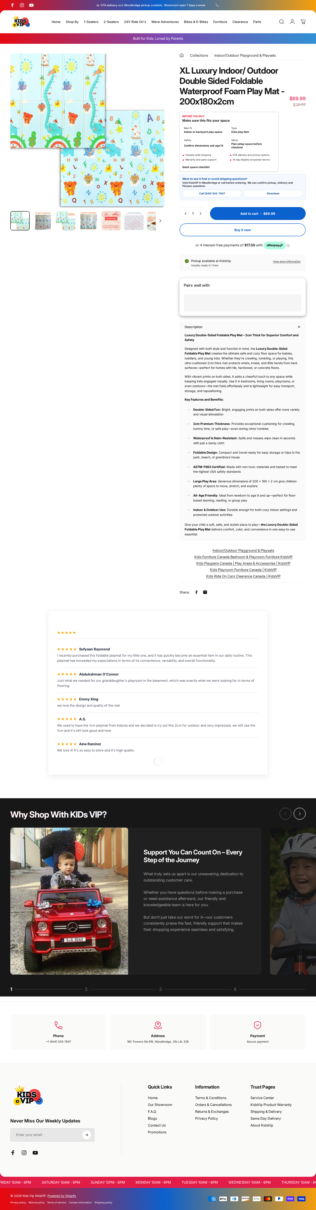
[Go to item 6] (134, 220)
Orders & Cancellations (213, 1104)
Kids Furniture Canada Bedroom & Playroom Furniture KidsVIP (243, 557)
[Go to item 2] (42, 220)
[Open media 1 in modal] (87, 130)
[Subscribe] (86, 1135)
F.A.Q (152, 1111)
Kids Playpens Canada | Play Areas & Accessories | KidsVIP (243, 563)
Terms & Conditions (210, 1098)
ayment (258, 1036)
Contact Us (157, 1125)
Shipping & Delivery (266, 1111)
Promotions (157, 1132)
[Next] (153, 138)
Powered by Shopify (62, 1196)
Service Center (262, 1098)
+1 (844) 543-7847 (58, 1041)
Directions (273, 193)
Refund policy (36, 1202)
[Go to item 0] (20, 220)
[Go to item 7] (156, 220)
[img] (67, 649)
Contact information (80, 1202)
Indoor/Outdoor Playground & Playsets (245, 55)
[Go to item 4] (88, 220)
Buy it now (242, 230)
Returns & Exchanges (212, 1111)
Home (153, 1098)
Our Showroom (160, 1104)
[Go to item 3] (65, 220)
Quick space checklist (196, 167)
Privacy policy (18, 1202)
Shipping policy (103, 1202)
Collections (199, 55)
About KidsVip (261, 1125)
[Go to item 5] (111, 220)
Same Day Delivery (265, 1118)
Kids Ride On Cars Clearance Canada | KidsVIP (243, 576)
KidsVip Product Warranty (271, 1104)
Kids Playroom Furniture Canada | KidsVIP (243, 570)
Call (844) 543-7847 (212, 193)
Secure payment (257, 1041)
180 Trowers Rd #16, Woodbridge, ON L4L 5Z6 (158, 1041)
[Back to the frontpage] (181, 55)
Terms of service (56, 1202)
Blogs (152, 1118)
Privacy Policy (206, 1118)
